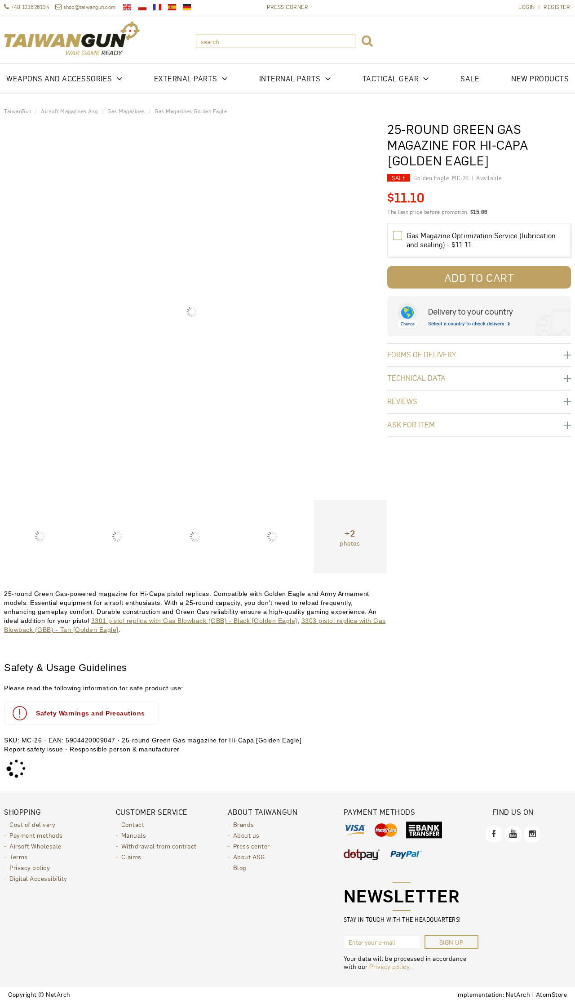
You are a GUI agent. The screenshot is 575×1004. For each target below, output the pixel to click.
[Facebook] (494, 834)
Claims (131, 857)
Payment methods (36, 835)
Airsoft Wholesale (35, 846)
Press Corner (287, 6)
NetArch (518, 994)
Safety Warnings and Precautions (90, 713)
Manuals (133, 835)
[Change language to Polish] (142, 7)
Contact (133, 824)
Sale (469, 78)
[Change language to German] (186, 7)
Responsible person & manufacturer (125, 749)
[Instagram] (532, 834)
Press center (251, 846)
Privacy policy (29, 867)
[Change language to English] (127, 7)
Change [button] (408, 323)
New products (540, 78)
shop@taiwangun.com (89, 7)
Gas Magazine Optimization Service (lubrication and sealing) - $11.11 (481, 240)
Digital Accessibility (38, 878)
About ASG (249, 857)
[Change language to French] (157, 7)
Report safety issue (33, 749)
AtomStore (551, 994)
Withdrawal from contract (159, 846)
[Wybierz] (397, 235)
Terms (18, 857)
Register (557, 7)
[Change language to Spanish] (172, 7)
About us (246, 835)
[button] (367, 41)
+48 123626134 (29, 7)
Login (526, 7)
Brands (243, 824)
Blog (239, 867)
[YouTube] (513, 834)
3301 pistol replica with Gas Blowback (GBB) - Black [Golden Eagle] (194, 620)
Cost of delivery (32, 824)
